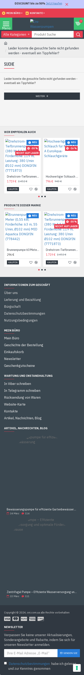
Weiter (40, 96)
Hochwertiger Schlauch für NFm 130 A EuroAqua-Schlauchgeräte (62, 176)
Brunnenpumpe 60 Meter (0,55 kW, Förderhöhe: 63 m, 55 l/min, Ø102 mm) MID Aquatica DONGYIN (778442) (23, 250)
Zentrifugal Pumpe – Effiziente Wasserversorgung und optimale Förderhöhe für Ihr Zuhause (42, 592)
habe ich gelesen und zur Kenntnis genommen (42, 666)
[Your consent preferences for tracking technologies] (77, 668)
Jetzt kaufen (54, 3)
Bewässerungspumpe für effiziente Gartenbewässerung (42, 509)
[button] (39, 196)
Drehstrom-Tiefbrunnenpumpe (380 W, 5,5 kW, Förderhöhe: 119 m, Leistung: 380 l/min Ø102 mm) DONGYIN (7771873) (23, 176)
